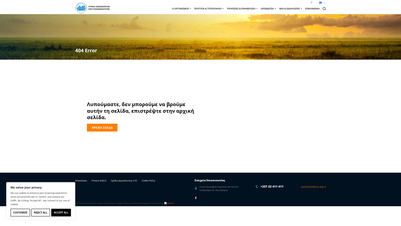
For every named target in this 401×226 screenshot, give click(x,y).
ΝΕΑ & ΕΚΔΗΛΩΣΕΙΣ (289, 8)
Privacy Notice (99, 180)
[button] (322, 2)
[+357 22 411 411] (257, 186)
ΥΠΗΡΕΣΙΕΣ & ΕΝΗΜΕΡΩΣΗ (241, 8)
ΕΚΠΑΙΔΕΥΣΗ (267, 8)
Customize (20, 212)
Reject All (40, 212)
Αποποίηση (81, 180)
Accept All (61, 212)
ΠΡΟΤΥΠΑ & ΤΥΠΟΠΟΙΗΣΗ (208, 8)
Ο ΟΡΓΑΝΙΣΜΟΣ (180, 8)
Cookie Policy (148, 180)
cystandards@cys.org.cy (313, 186)
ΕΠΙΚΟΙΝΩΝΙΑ (312, 8)
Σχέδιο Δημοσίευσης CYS (124, 180)
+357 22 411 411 (272, 186)
